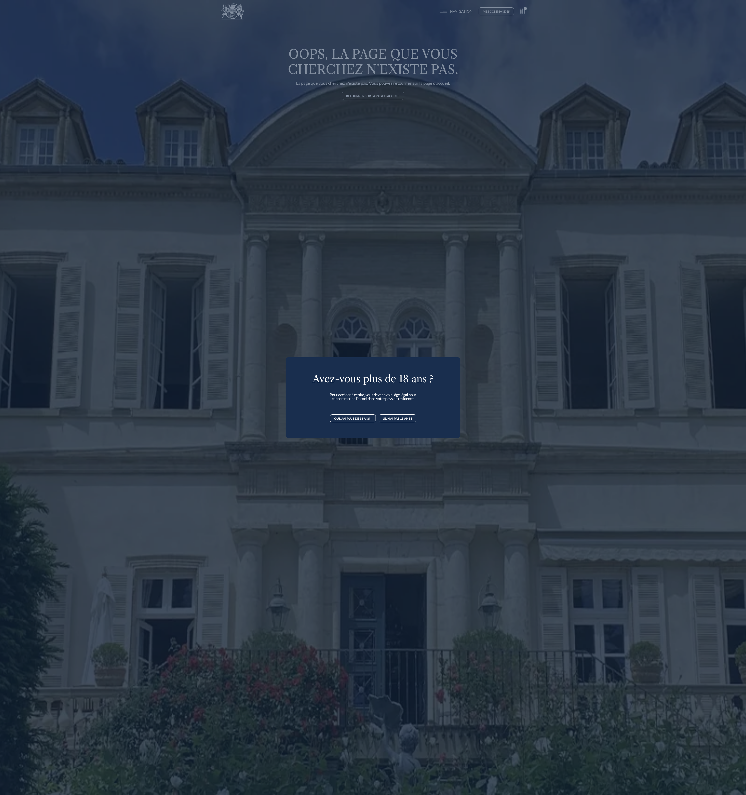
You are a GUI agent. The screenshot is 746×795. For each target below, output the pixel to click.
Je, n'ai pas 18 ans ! (397, 418)
